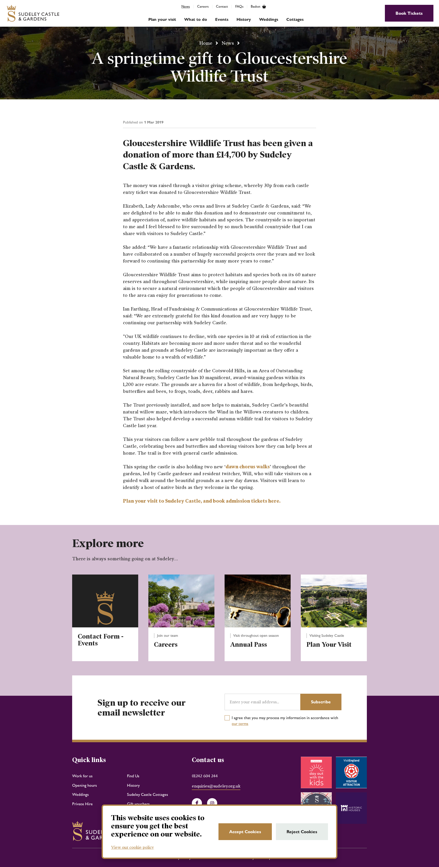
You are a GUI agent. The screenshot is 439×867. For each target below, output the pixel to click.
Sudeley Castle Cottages (147, 794)
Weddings (268, 19)
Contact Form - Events (100, 640)
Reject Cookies (302, 831)
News (185, 6)
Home (205, 43)
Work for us (82, 775)
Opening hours (84, 785)
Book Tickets (409, 13)
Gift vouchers (138, 803)
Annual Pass (248, 644)
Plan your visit (162, 19)
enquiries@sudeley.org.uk (216, 786)
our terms (240, 723)
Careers (203, 6)
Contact (222, 6)
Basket (255, 6)
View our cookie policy (132, 847)
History (244, 19)
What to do (195, 19)
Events (221, 19)
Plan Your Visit (329, 644)
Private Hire (82, 803)
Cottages (295, 19)
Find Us (133, 775)
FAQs (239, 6)
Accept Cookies (245, 831)
